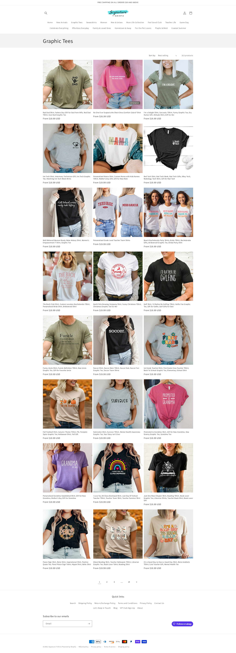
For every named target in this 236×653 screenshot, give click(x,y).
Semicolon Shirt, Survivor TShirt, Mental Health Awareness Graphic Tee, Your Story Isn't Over (116, 433)
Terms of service (109, 647)
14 (129, 582)
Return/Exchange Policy (105, 603)
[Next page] (136, 582)
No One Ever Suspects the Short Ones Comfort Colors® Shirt (117, 113)
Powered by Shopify (69, 647)
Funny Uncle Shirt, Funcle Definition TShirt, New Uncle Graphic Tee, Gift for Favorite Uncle (64, 369)
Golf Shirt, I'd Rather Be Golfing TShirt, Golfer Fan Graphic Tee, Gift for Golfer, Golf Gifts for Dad (167, 305)
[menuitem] (49, 22)
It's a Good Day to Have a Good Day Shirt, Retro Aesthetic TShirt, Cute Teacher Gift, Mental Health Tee (167, 563)
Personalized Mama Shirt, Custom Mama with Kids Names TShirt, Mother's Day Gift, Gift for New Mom (116, 177)
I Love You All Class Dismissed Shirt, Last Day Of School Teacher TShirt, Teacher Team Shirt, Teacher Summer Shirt (116, 497)
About (140, 608)
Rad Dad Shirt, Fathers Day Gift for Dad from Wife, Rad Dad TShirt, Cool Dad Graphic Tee (67, 114)
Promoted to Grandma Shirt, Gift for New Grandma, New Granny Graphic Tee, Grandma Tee (166, 433)
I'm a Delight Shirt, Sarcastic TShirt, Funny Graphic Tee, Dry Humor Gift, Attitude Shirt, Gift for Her (168, 114)
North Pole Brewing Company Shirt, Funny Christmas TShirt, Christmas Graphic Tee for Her (117, 305)
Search (73, 603)
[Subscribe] (89, 624)
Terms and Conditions (127, 603)
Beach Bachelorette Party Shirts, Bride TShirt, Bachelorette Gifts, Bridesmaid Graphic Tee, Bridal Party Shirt (167, 241)
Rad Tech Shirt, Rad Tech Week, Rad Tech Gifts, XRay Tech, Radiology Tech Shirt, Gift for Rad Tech (167, 177)
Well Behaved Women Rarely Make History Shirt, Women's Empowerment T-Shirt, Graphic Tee (66, 241)
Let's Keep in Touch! (102, 608)
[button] (46, 13)
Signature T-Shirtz (55, 647)
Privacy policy (96, 647)
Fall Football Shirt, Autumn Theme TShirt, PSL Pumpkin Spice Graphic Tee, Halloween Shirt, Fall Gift (65, 433)
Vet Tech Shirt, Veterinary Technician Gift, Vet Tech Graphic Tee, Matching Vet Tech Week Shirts (66, 177)
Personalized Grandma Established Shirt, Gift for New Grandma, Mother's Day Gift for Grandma (64, 497)
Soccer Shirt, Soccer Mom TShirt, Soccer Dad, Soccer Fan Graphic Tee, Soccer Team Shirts (116, 369)
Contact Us (159, 603)
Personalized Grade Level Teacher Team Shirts (111, 240)
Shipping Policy (85, 603)
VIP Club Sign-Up (127, 608)
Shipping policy (123, 647)
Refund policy (83, 647)
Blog (115, 608)
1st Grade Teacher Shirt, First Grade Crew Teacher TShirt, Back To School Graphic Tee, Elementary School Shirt (166, 369)
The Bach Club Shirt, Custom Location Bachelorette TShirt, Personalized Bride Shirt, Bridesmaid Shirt (66, 305)
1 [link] (99, 581)
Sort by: (152, 55)
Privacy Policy (146, 603)
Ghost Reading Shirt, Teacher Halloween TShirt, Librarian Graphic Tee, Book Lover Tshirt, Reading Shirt (116, 563)
